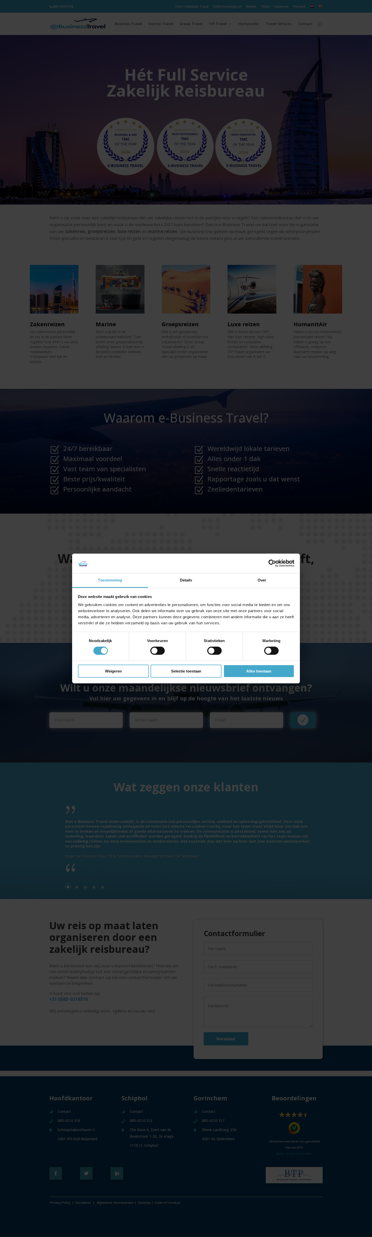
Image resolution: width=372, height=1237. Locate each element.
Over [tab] (262, 580)
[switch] (157, 651)
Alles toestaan (258, 671)
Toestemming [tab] (110, 580)
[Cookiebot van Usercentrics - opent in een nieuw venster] (272, 563)
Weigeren (113, 671)
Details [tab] (186, 580)
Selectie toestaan (186, 671)
